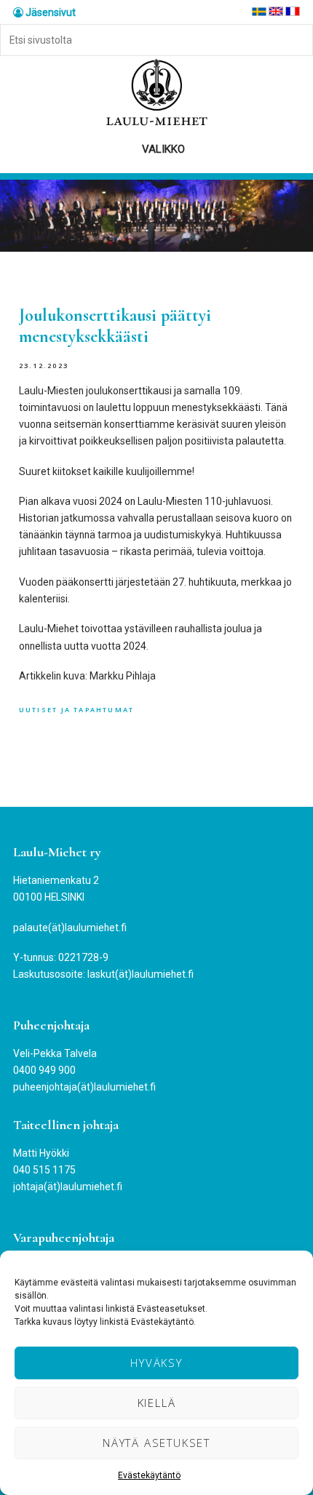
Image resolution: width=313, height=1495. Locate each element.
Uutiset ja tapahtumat (77, 709)
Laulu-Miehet (156, 93)
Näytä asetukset (156, 1442)
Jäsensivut (49, 12)
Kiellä (157, 1402)
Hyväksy (156, 1362)
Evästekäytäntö (149, 1475)
